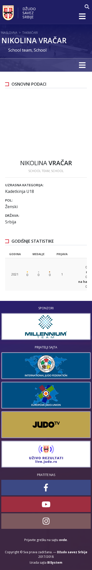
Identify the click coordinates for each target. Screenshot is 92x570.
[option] (46, 326)
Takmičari (30, 32)
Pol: (9, 200)
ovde (63, 540)
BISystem (54, 562)
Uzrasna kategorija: (24, 185)
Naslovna (9, 32)
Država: (12, 215)
